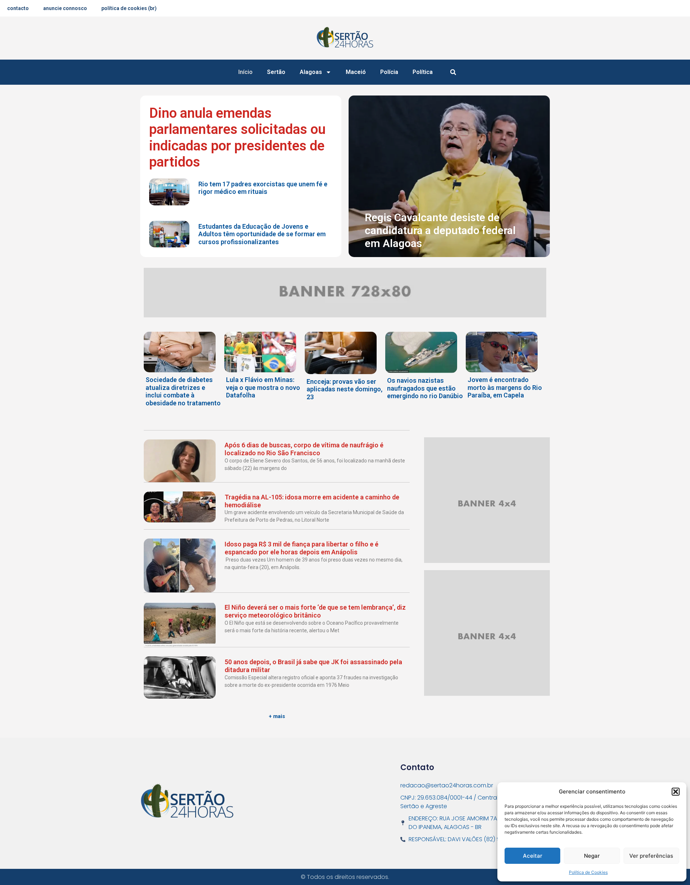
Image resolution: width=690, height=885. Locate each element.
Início (245, 72)
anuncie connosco (65, 8)
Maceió (356, 72)
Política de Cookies (588, 872)
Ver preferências (651, 855)
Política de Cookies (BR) (129, 8)
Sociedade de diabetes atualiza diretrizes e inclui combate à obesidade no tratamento (183, 391)
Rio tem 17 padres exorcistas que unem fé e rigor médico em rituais (262, 188)
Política (423, 72)
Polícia (389, 72)
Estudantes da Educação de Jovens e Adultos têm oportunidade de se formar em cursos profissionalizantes (262, 234)
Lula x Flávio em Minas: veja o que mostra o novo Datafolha (263, 387)
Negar (592, 855)
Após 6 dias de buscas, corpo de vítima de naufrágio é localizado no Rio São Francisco (304, 449)
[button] (675, 791)
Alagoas (311, 72)
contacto (18, 8)
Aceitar (532, 855)
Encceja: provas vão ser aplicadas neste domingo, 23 (344, 389)
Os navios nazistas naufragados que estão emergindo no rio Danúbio (425, 388)
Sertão (276, 72)
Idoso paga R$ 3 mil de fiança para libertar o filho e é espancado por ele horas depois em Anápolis (301, 548)
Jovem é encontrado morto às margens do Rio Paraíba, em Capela (505, 387)
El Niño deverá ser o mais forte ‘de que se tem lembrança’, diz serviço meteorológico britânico (315, 611)
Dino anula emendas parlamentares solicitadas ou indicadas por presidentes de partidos (237, 137)
